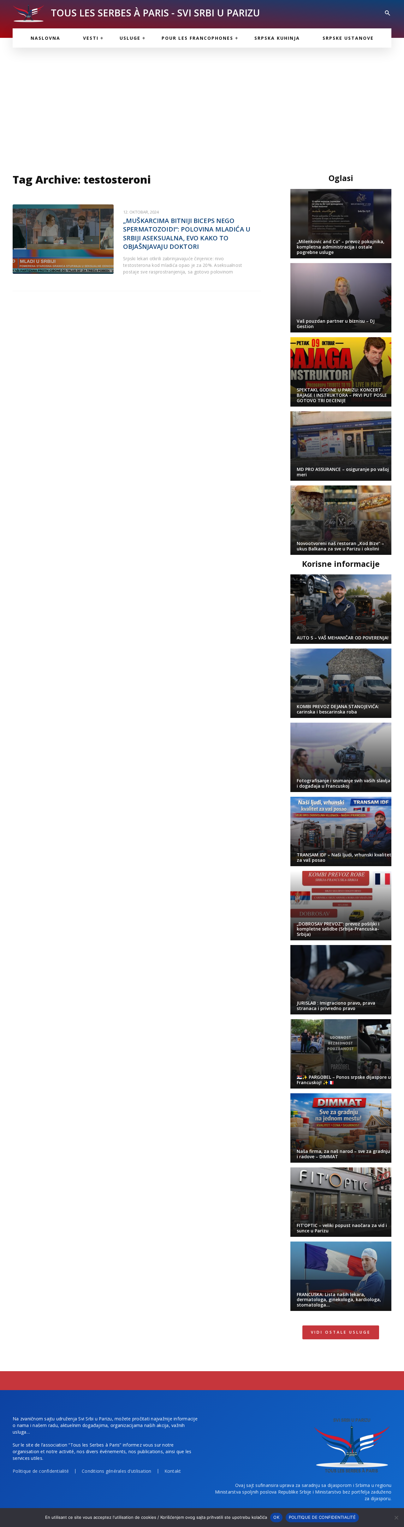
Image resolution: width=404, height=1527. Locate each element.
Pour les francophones (197, 38)
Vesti (90, 38)
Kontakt (172, 1471)
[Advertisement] (202, 107)
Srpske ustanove (348, 38)
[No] (396, 1517)
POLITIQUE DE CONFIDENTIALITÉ (322, 1517)
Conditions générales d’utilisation (117, 1471)
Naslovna (45, 38)
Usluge (130, 38)
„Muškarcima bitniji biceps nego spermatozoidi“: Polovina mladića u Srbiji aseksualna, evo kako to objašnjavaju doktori (186, 233)
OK (276, 1517)
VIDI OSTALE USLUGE (341, 1332)
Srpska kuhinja (277, 38)
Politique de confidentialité (41, 1471)
